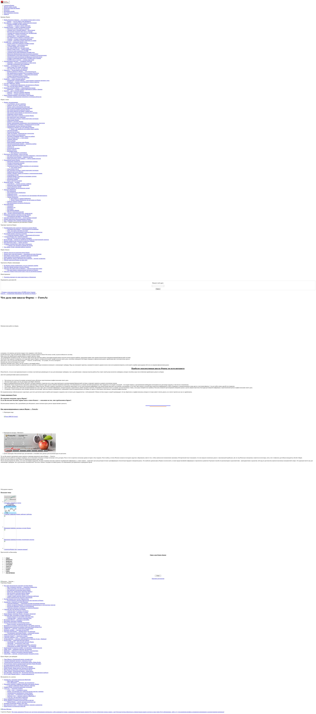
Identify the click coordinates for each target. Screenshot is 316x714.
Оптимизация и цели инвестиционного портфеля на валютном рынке (27, 55)
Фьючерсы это (11, 207)
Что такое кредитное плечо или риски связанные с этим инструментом (27, 155)
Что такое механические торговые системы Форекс (18, 585)
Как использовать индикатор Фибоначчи (18, 203)
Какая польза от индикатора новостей (14, 706)
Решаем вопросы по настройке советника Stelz (20, 616)
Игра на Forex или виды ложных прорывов (19, 238)
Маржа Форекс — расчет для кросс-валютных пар (21, 702)
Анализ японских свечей (14, 186)
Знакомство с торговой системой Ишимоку (16, 602)
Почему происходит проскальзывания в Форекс (17, 219)
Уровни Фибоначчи (12, 197)
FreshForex (9, 563)
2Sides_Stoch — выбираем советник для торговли (18, 649)
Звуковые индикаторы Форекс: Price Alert (15, 703)
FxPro (8, 571)
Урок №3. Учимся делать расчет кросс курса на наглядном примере (23, 271)
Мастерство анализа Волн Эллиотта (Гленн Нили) (18, 669)
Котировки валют (12, 151)
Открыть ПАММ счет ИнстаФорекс (17, 24)
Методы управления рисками (15, 212)
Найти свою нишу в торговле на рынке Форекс (20, 115)
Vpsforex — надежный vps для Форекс (15, 65)
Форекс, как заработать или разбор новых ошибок (25, 129)
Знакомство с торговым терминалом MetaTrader (17, 679)
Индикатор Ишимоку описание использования (20, 606)
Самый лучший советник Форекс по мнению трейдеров (23, 596)
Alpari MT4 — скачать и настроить (17, 34)
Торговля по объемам (13, 177)
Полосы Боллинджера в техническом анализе (16, 622)
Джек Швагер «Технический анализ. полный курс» (18, 659)
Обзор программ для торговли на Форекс (18, 588)
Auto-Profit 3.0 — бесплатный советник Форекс (20, 642)
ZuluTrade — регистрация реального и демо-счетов (21, 62)
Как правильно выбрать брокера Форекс (18, 109)
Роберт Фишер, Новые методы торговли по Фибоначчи (19, 668)
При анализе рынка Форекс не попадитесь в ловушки (22, 112)
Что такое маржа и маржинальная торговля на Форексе (22, 270)
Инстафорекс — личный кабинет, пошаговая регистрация (20, 23)
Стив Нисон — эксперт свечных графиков (19, 183)
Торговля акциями (12, 130)
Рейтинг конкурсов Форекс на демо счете (15, 260)
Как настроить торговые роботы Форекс (18, 593)
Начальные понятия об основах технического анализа (22, 161)
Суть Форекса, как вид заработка (16, 104)
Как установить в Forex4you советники (18, 77)
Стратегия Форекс (9, 5)
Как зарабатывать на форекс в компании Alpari (20, 37)
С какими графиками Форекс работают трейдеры (21, 685)
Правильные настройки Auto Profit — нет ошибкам (21, 646)
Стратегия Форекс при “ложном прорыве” (16, 236)
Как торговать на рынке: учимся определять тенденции (22, 118)
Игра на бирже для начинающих (16, 135)
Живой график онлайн (10, 7)
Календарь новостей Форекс (12, 8)
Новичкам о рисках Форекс (15, 114)
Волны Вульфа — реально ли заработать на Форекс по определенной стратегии (26, 239)
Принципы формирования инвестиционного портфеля (22, 54)
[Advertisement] (158, 312)
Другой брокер (10, 572)
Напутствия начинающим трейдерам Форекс (19, 108)
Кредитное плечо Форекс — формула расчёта (20, 157)
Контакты (6, 10)
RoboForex (9, 559)
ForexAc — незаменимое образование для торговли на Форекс (21, 85)
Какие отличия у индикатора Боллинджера (19, 624)
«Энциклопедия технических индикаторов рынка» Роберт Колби (22, 662)
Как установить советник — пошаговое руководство (22, 587)
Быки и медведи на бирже (14, 180)
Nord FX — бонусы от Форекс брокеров (18, 92)
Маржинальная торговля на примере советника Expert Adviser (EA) (23, 627)
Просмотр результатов (158, 578)
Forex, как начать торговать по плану (17, 230)
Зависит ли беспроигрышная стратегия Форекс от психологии (24, 232)
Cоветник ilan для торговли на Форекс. (15, 609)
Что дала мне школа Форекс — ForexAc (18, 86)
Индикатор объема (12, 179)
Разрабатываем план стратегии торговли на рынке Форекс (20, 227)
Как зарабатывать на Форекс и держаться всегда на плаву (23, 124)
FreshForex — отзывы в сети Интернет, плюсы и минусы (23, 82)
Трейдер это (10, 146)
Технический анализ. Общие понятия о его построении (22, 166)
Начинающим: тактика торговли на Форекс (19, 126)
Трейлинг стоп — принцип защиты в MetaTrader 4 (21, 696)
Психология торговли (13, 132)
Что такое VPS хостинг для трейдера (17, 68)
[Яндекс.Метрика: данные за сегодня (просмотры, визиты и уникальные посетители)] (6, 709)
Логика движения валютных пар (16, 145)
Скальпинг (10, 206)
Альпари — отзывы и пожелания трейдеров (19, 39)
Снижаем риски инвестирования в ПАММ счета (21, 52)
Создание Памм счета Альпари (16, 46)
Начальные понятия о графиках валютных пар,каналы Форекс (21, 684)
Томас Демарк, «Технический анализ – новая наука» (18, 671)
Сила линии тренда (16, 167)
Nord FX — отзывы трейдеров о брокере (18, 94)
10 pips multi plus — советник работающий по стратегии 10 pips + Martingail (25, 639)
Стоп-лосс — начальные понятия (13, 688)
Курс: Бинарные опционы (11, 12)
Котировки (10, 209)
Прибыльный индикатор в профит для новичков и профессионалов (23, 648)
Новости (6, 14)
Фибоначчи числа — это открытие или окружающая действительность (27, 195)
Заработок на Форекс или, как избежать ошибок (20, 127)
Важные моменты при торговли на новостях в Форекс (19, 241)
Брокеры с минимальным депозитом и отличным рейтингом (24, 96)
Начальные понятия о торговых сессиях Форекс (17, 214)
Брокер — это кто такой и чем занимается (19, 21)
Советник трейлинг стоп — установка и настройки (18, 637)
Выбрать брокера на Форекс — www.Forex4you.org (21, 71)
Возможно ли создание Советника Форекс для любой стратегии (22, 625)
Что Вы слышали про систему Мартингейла (16, 599)
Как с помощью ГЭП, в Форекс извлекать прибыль (18, 220)
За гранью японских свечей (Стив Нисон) (15, 665)
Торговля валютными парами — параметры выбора (21, 143)
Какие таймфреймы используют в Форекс (15, 699)
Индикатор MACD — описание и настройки (16, 619)
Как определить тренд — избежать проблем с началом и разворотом (23, 705)
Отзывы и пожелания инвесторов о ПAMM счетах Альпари (24, 58)
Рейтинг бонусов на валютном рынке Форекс (17, 252)
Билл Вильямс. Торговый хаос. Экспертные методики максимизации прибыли (26, 672)
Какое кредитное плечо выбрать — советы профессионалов (24, 158)
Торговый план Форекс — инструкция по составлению (22, 229)
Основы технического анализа (15, 163)
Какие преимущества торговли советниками (19, 597)
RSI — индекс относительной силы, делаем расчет (18, 213)
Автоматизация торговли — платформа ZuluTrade (18, 61)
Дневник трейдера (12, 139)
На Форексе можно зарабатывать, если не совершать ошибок (21, 265)
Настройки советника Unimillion (13, 621)
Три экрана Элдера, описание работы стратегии (17, 247)
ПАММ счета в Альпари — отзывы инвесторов (20, 59)
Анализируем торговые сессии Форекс (18, 216)
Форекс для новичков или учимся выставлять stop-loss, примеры (25, 691)
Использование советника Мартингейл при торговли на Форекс (25, 600)
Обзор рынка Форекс (13, 120)
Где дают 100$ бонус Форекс (12, 83)
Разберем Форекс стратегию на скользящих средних (21, 176)
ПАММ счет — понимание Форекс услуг (15, 42)
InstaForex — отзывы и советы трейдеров (18, 25)
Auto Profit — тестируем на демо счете (18, 643)
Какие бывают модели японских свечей (18, 188)
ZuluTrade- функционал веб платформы (18, 64)
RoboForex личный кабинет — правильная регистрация (19, 88)
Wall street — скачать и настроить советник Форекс (18, 652)
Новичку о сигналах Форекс (15, 121)
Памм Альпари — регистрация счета (17, 45)
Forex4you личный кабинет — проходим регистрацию (22, 74)
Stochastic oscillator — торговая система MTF (16, 630)
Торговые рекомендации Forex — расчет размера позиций (20, 217)
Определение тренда (13, 169)
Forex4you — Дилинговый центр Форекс (15, 70)
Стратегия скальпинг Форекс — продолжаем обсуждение (23, 235)
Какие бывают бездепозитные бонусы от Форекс (17, 257)
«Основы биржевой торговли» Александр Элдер (17, 660)
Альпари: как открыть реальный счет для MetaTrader (22, 33)
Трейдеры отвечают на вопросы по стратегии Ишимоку (23, 608)
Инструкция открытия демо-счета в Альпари (20, 31)
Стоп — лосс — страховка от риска (17, 690)
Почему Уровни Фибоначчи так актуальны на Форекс (26, 200)
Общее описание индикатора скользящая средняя (18, 634)
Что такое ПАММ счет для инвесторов (18, 48)
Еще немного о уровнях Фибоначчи (21, 198)
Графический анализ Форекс (15, 172)
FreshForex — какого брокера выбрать (14, 79)
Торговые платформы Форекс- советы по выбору (21, 136)
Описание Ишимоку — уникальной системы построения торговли (26, 603)
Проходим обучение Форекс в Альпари (18, 28)
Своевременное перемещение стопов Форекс (20, 693)
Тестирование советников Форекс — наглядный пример (23, 633)
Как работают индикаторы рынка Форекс (19, 590)
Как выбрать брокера (13, 210)
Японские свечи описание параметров (18, 185)
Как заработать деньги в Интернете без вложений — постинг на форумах (24, 258)
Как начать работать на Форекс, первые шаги (20, 111)
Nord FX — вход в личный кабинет (14, 91)
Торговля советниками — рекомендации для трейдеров (19, 631)
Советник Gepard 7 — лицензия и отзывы (15, 636)
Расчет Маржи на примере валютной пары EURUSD (19, 700)
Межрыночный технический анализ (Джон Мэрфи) (18, 666)
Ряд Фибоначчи (11, 191)
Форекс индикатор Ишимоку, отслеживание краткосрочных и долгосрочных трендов (31, 605)
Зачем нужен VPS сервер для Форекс (17, 67)
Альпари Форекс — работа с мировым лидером (17, 27)
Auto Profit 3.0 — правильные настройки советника (21, 645)
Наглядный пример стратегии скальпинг (15, 233)
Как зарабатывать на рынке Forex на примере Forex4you (23, 73)
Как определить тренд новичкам (16, 117)
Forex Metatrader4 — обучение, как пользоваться (20, 682)
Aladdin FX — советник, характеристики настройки (18, 628)
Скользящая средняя (13, 175)
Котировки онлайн (9, 11)
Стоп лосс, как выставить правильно (17, 697)
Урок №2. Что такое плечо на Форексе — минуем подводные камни (23, 268)
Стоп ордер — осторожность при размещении (20, 694)
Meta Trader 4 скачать (13, 681)
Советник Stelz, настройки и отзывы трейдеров (17, 615)
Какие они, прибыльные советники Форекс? (19, 591)
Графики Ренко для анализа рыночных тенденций (18, 687)
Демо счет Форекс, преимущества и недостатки (20, 133)
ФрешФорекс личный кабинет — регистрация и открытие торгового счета (28, 80)
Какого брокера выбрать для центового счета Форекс (19, 95)
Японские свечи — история (12, 182)
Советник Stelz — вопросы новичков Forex (19, 618)
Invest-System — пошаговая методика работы (16, 640)
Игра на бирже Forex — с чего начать (17, 138)
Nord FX (8, 566)
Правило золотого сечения (14, 201)
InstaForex (9, 561)
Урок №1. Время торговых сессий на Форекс (16, 267)
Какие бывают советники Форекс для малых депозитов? (20, 613)
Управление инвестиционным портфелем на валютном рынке (24, 57)
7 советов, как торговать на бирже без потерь (20, 245)
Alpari (8, 558)
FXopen (8, 568)
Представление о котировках (19, 152)
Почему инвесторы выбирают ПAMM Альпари (20, 43)
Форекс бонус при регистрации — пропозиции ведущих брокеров (22, 254)
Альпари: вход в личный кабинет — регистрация (21, 30)
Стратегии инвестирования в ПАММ (17, 51)
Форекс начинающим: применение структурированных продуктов (26, 123)
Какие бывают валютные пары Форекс (18, 142)
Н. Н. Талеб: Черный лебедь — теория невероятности (19, 674)
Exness (8, 569)
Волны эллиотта (11, 149)
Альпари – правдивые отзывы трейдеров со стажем (21, 40)
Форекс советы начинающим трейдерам (18, 106)
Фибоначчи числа (12, 194)
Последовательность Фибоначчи (16, 192)
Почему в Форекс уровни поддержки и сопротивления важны (24, 173)
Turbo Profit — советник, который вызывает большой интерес (21, 653)
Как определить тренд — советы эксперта (16, 242)
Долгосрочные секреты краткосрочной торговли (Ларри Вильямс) (22, 663)
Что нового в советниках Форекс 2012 (18, 594)
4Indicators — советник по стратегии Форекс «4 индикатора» (21, 650)
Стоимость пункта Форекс (14, 164)
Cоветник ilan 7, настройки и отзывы (17, 612)
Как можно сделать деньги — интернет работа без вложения (21, 255)
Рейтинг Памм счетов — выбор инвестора (19, 49)
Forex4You (9, 564)
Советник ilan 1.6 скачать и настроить (17, 611)
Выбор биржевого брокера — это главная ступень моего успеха (22, 20)
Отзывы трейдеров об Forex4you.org (17, 76)
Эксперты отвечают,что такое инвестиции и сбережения (20, 277)
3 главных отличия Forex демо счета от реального (18, 244)
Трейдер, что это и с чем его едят (16, 105)
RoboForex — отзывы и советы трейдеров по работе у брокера (24, 89)
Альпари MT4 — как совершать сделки (18, 36)
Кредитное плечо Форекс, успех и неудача (16, 154)
